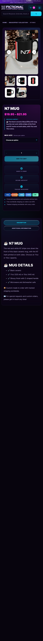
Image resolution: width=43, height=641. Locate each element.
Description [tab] (21, 222)
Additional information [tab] (21, 228)
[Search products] (36, 13)
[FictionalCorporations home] (12, 8)
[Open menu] (39, 8)
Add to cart (21, 158)
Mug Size (8, 135)
